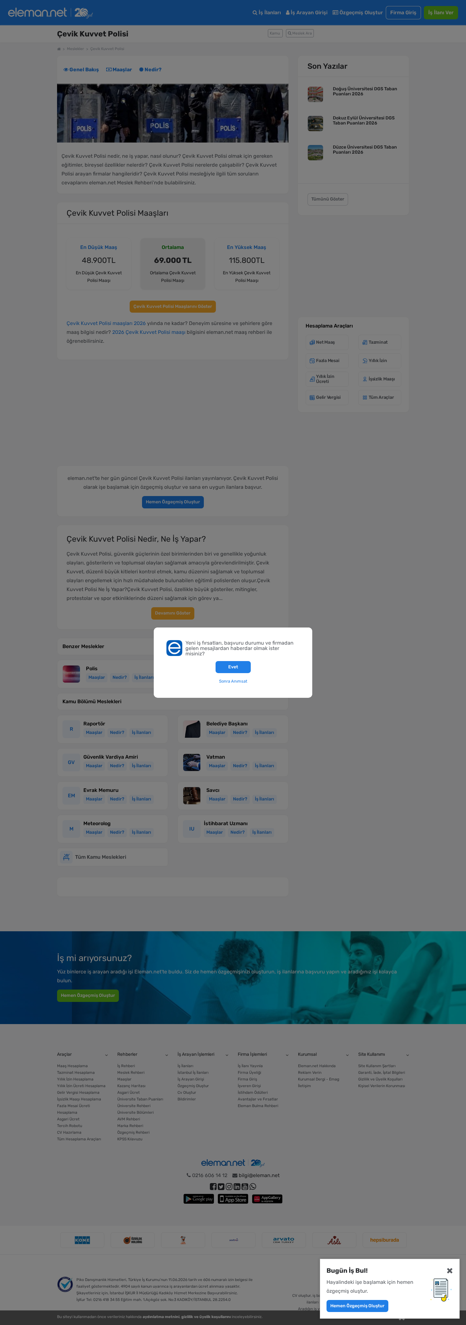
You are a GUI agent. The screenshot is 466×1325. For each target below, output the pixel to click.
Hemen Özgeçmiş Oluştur (357, 1306)
